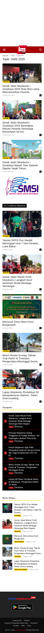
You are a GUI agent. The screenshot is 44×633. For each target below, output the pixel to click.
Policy (29, 625)
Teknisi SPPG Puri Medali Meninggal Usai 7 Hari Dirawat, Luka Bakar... (20, 243)
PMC (23, 625)
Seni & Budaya (7, 317)
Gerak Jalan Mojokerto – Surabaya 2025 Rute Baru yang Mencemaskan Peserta (20, 88)
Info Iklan (16, 625)
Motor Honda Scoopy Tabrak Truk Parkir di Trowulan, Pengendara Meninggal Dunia (19, 358)
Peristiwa (6, 236)
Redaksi (27, 620)
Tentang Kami (17, 620)
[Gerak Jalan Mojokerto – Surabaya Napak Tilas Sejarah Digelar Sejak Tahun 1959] (22, 149)
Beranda (5, 55)
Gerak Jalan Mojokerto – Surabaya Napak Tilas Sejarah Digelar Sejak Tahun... (20, 165)
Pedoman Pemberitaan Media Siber (16, 623)
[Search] (40, 49)
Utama (11, 426)
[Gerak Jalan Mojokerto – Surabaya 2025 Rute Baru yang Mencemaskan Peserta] (22, 73)
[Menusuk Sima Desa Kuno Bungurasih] (22, 306)
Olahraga (6, 82)
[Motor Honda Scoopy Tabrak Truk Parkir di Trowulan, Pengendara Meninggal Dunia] (22, 342)
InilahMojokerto (20, 630)
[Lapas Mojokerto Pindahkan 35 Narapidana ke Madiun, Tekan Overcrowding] (22, 379)
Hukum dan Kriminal (9, 388)
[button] (4, 49)
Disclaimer (34, 623)
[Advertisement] (22, 23)
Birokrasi (6, 273)
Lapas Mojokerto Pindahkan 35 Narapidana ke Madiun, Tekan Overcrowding (20, 395)
